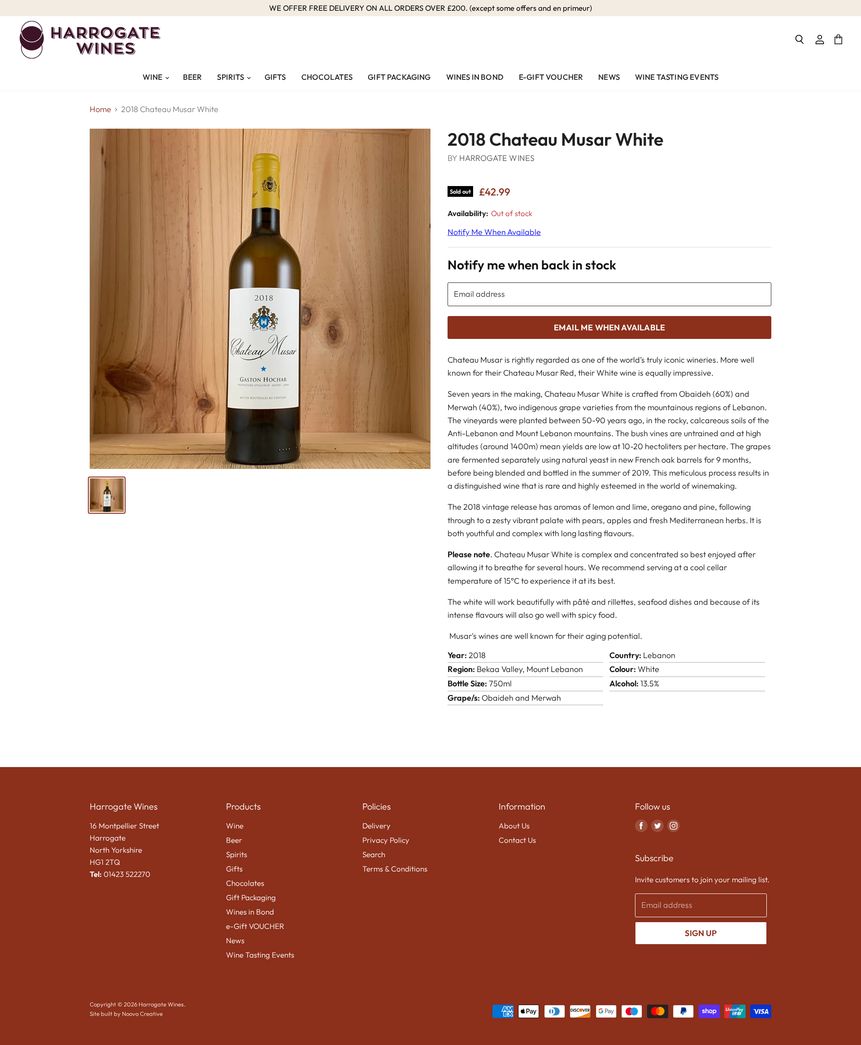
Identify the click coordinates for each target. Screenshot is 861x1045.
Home (100, 109)
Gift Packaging (399, 77)
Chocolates (327, 77)
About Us (514, 825)
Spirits (231, 77)
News (609, 77)
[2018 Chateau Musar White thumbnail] (107, 495)
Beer (192, 77)
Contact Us (517, 840)
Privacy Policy (385, 840)
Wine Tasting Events (676, 77)
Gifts (275, 77)
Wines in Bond (475, 77)
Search (373, 854)
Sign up (701, 933)
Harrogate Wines (497, 158)
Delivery (376, 825)
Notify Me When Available (494, 232)
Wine (153, 77)
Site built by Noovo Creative (126, 1013)
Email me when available (609, 327)
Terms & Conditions (394, 868)
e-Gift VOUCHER (551, 77)
